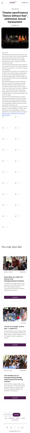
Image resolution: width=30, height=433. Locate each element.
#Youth (4, 115)
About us (18, 418)
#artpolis (4, 113)
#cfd (12, 113)
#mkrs (8, 113)
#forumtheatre (21, 113)
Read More (15, 297)
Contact (23, 418)
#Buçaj (15, 113)
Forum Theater (15, 9)
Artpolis (18, 431)
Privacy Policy (15, 420)
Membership (11, 418)
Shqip (24, 2)
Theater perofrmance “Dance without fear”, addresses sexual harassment (15, 17)
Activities (23, 323)
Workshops (23, 272)
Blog (6, 418)
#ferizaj (8, 115)
